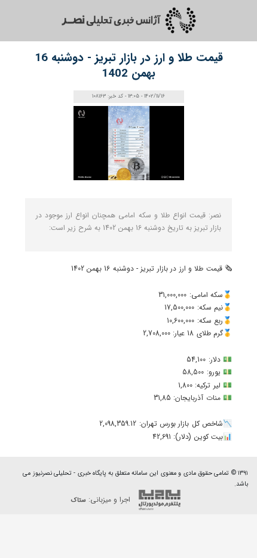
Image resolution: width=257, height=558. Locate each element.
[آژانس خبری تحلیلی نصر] (128, 20)
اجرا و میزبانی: (102, 499)
